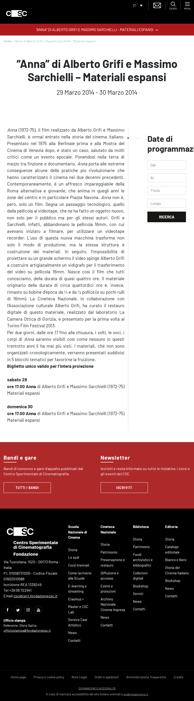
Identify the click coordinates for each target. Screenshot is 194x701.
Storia (72, 550)
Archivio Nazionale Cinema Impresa (113, 604)
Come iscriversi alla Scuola (80, 576)
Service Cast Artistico (77, 622)
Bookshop (140, 586)
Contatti (74, 640)
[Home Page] (17, 13)
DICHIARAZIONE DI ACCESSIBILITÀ (97, 688)
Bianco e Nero (175, 560)
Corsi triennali (78, 565)
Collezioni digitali (140, 576)
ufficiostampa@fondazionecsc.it (27, 630)
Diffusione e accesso (110, 576)
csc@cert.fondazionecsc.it (35, 596)
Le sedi (73, 557)
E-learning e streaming (77, 589)
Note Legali (79, 677)
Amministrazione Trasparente (146, 677)
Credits (178, 677)
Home (8, 41)
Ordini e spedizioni (107, 677)
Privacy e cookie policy (49, 677)
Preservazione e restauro (113, 562)
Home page (18, 677)
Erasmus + (76, 599)
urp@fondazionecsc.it (135, 694)
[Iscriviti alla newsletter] (157, 5)
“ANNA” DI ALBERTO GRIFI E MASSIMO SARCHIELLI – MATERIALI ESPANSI (94, 29)
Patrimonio (109, 552)
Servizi (138, 593)
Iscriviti (124, 488)
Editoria (171, 526)
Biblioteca (141, 526)
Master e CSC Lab (78, 609)
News (72, 632)
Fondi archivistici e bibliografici (143, 559)
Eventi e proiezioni (108, 589)
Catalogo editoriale (172, 549)
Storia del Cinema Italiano (177, 570)
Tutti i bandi (27, 488)
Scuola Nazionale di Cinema (77, 531)
